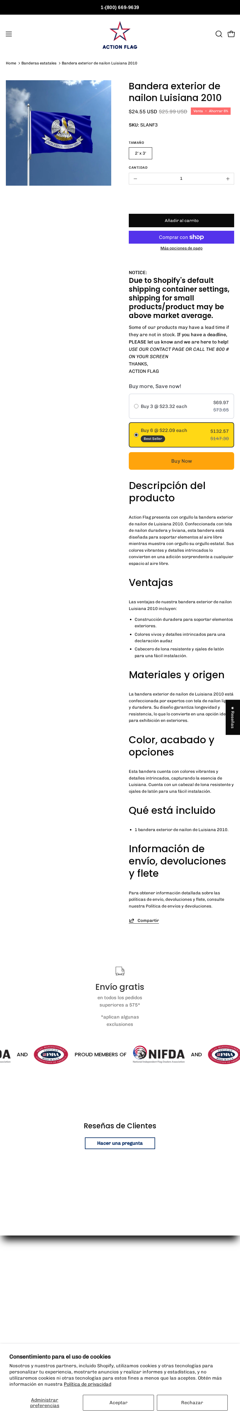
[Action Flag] (120, 34)
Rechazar (192, 1402)
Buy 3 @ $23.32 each (164, 406)
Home (11, 63)
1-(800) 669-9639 (120, 7)
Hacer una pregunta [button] (120, 1143)
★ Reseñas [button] (233, 717)
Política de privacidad (87, 1384)
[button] (218, 34)
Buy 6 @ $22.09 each (164, 430)
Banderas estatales (38, 63)
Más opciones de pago (181, 248)
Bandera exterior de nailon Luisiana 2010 (99, 63)
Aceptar (118, 1402)
